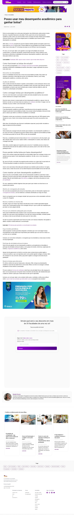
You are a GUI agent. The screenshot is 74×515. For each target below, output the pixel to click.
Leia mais (58, 162)
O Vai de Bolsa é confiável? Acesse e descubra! (60, 436)
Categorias (19, 2)
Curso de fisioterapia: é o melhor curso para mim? (28, 437)
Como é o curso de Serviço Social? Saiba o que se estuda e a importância (63, 118)
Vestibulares (59, 72)
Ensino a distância (64, 59)
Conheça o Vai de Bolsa (46, 2)
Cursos (24, 2)
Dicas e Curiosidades (64, 57)
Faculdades (29, 2)
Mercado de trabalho (60, 67)
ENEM (58, 59)
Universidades (66, 70)
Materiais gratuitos (37, 2)
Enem (11, 45)
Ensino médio (59, 62)
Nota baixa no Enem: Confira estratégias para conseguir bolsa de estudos (63, 152)
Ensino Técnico (66, 62)
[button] (65, 26)
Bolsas (58, 57)
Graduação (59, 65)
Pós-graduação (59, 70)
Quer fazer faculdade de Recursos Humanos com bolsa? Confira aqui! (63, 110)
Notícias (68, 67)
